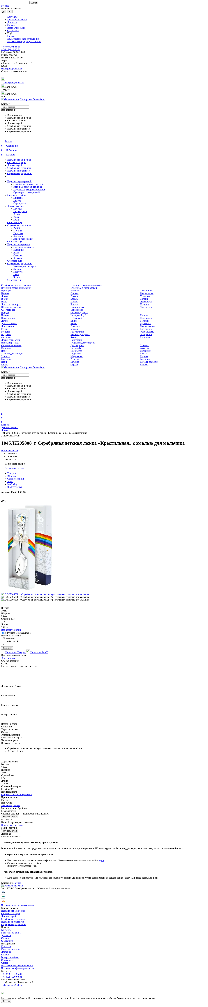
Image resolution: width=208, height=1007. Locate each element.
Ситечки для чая (79, 312)
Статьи (11, 36)
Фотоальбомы (147, 331)
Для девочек (7, 326)
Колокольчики (147, 326)
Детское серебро (15, 165)
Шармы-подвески (149, 362)
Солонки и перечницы (146, 300)
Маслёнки (145, 296)
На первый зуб (78, 315)
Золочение (6, 805)
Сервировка (19, 203)
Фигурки (18, 236)
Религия (75, 359)
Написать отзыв (9, 817)
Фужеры (17, 258)
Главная (5, 424)
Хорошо (6, 1001)
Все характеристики (11, 630)
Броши (16, 277)
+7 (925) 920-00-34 (10, 49)
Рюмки (74, 296)
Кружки (144, 315)
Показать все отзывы (12, 825)
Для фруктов (77, 345)
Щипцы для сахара (11, 307)
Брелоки (75, 329)
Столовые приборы (23, 247)
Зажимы (144, 364)
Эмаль (16, 805)
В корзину (7, 648)
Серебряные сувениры (19, 168)
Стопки (74, 293)
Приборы (18, 197)
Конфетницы (146, 293)
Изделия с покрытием (18, 170)
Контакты (12, 17)
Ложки (17, 214)
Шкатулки (145, 337)
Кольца (143, 353)
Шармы (144, 356)
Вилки (16, 217)
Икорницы (145, 351)
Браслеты (18, 271)
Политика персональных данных (18, 905)
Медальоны (77, 356)
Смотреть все (8, 309)
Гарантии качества (17, 19)
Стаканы (18, 255)
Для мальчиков (9, 323)
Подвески (76, 353)
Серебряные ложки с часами (28, 184)
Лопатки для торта (11, 304)
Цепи (16, 274)
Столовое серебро (16, 162)
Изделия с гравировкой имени (29, 189)
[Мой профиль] (3, 409)
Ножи (16, 219)
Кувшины (18, 250)
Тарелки (144, 320)
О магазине (13, 30)
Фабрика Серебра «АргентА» (16, 794)
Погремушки (20, 211)
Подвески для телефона (83, 342)
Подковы (18, 233)
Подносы (145, 304)
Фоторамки (146, 334)
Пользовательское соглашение (23, 38)
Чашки (74, 301)
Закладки (75, 337)
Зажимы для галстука (24, 266)
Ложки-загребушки (23, 239)
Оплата (11, 25)
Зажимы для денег (80, 334)
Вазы (16, 252)
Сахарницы (146, 290)
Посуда (17, 200)
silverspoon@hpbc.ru (11, 68)
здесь (101, 860)
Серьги (74, 364)
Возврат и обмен (16, 27)
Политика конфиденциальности (24, 41)
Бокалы (74, 299)
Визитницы (146, 329)
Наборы (17, 208)
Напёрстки (76, 340)
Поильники (146, 318)
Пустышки (145, 323)
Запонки (17, 269)
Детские (75, 362)
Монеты (17, 230)
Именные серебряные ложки (28, 187)
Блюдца (74, 304)
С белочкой (76, 318)
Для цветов (76, 351)
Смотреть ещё (14, 222)
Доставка (12, 22)
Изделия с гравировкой (19, 159)
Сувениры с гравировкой (26, 192)
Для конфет (76, 348)
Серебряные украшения (19, 173)
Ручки (16, 228)
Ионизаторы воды (10, 342)
